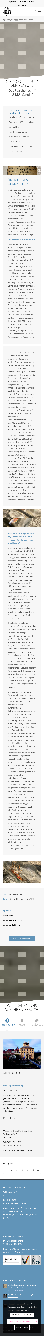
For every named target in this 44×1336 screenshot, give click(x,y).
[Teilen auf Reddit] (32, 1170)
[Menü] (39, 11)
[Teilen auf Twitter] (11, 1170)
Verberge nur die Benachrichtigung (23, 1321)
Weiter (35, 871)
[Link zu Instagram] (35, 1333)
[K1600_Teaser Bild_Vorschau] (38, 881)
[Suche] (34, 11)
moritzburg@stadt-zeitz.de (20, 1150)
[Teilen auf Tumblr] (27, 1170)
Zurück (8, 871)
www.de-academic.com (13, 920)
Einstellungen (22, 1327)
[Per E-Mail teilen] (38, 1170)
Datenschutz (22, 2)
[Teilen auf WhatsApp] (16, 1170)
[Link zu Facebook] (39, 1333)
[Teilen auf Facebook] (6, 1170)
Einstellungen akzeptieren (22, 1315)
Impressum (12, 2)
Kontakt (31, 2)
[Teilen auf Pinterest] (22, 1170)
